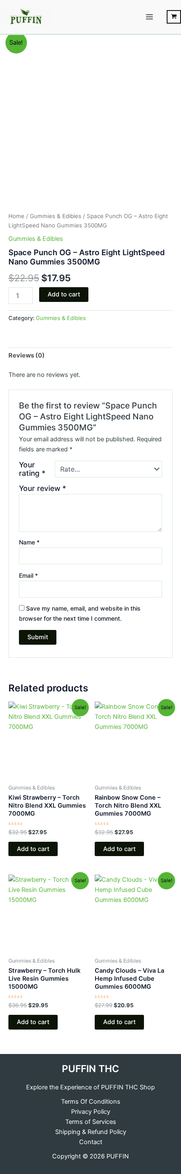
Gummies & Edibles (55, 216)
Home (16, 216)
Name (29, 542)
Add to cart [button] (33, 849)
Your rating (32, 469)
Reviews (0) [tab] (26, 355)
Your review (42, 488)
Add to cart (64, 294)
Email (28, 575)
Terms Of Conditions (90, 1101)
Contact (90, 1142)
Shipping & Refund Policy (90, 1132)
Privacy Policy (90, 1111)
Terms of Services (90, 1122)
